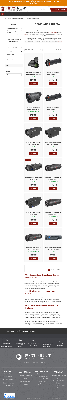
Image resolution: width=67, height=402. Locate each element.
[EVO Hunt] (14, 9)
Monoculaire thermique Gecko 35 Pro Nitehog (33, 178)
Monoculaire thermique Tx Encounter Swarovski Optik (33, 73)
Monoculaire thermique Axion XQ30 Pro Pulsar (33, 213)
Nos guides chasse (41, 376)
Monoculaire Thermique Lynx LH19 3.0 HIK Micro (33, 248)
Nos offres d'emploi (42, 379)
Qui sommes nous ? (8, 380)
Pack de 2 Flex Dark (52, 1)
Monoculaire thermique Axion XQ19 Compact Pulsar (53, 248)
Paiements (25, 384)
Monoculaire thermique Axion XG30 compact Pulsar (53, 143)
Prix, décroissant (29, 49)
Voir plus (43, 44)
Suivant (58, 269)
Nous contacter (41, 374)
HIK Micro (50, 32)
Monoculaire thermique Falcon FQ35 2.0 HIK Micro (53, 108)
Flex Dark (40, 1)
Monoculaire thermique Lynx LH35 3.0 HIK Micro (53, 178)
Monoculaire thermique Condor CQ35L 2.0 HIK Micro (33, 108)
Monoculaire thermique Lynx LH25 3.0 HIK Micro (53, 213)
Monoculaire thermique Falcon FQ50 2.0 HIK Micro (53, 73)
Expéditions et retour (25, 381)
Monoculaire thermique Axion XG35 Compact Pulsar (33, 143)
